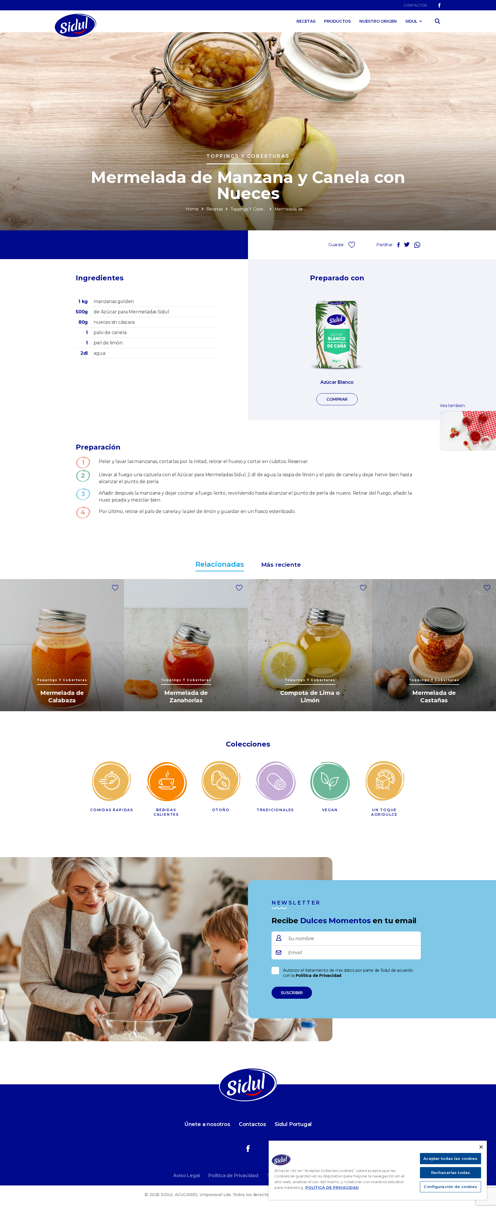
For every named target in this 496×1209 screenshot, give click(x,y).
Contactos (415, 5)
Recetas (306, 21)
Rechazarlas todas (450, 1172)
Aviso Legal (186, 1175)
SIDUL (411, 21)
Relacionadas (219, 564)
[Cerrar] (481, 1147)
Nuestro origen (378, 21)
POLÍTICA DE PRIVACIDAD (332, 1187)
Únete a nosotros (207, 1124)
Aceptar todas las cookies (450, 1158)
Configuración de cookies (450, 1186)
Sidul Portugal (293, 1124)
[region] (378, 1170)
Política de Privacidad (319, 975)
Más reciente (281, 564)
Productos (337, 21)
